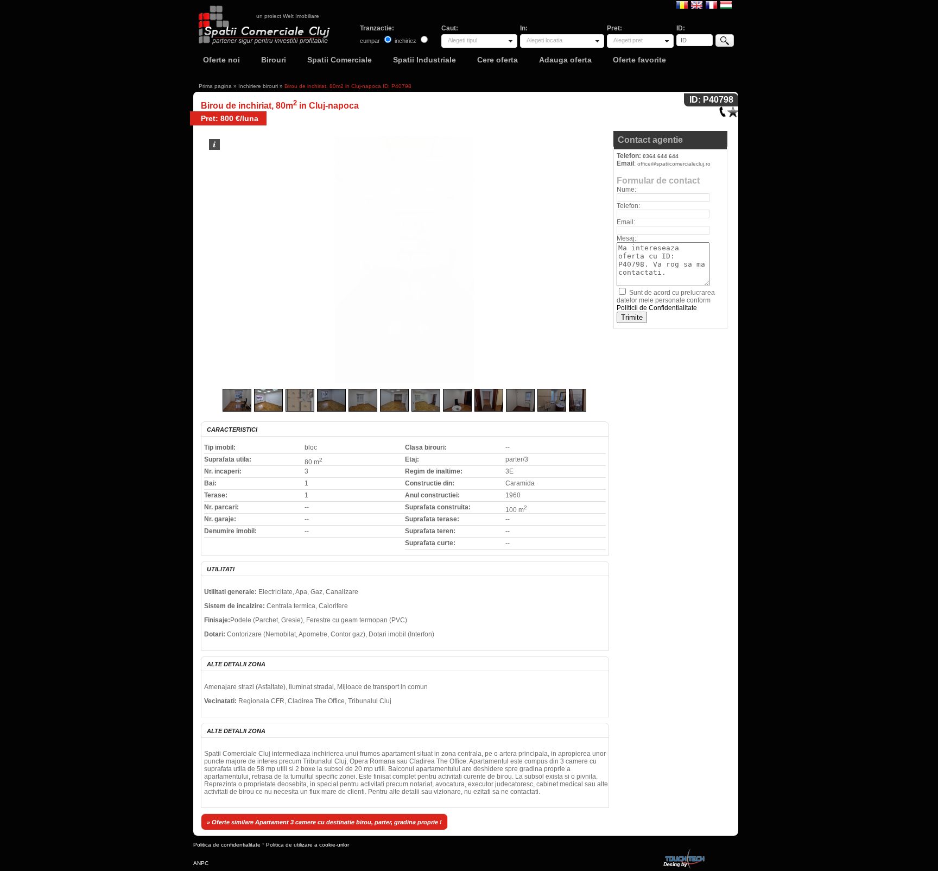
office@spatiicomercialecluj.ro (674, 164)
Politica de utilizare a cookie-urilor (307, 845)
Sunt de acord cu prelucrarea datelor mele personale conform (666, 300)
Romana (682, 4)
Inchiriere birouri (258, 86)
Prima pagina (215, 86)
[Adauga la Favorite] (732, 109)
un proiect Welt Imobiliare (287, 16)
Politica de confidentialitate (227, 845)
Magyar (726, 4)
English (696, 4)
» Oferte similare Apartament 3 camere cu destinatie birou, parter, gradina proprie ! (324, 822)
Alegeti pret (628, 40)
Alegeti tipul (462, 40)
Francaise (711, 4)
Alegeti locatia (544, 40)
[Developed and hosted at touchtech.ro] (683, 851)
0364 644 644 (661, 156)
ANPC (200, 863)
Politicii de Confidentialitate (657, 308)
